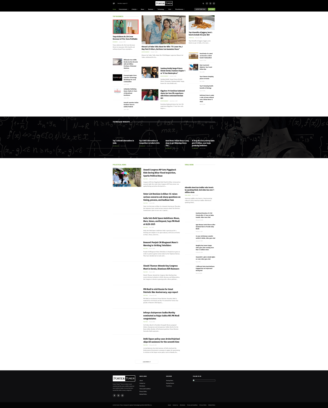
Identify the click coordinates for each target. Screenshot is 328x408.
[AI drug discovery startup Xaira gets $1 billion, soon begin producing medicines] (203, 131)
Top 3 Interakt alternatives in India (123, 142)
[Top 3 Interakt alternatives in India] (124, 131)
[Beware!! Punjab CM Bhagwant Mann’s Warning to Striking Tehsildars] (127, 249)
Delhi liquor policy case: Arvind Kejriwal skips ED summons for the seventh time (161, 340)
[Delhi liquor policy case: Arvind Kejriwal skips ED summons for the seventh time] (127, 346)
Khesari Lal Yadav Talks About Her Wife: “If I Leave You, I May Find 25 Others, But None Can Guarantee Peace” (162, 48)
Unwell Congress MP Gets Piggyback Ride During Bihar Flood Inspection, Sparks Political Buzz (159, 172)
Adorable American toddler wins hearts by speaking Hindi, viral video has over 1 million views (199, 189)
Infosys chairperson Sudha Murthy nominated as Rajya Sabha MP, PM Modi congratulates (161, 315)
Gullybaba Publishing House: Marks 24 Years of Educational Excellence (130, 92)
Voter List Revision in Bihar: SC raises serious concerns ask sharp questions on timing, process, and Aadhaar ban (161, 197)
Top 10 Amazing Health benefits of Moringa (206, 87)
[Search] (203, 3)
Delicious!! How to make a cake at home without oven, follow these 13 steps (207, 98)
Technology (161, 9)
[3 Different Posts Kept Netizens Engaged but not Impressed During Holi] (189, 268)
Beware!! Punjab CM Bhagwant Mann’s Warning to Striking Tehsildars (160, 244)
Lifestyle (134, 9)
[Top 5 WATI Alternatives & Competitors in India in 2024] (150, 131)
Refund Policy (143, 394)
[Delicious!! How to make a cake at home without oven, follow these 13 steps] (193, 97)
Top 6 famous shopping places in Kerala (206, 77)
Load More (146, 361)
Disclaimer (142, 386)
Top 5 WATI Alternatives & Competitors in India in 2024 (149, 142)
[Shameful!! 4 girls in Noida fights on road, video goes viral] (189, 259)
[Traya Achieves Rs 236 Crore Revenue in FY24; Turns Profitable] (126, 27)
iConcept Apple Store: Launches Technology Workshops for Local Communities (130, 79)
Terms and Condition (145, 388)
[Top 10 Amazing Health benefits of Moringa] (193, 88)
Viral (169, 9)
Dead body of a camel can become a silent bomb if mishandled (206, 56)
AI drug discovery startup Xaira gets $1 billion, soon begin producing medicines (203, 143)
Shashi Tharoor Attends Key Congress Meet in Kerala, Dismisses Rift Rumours (161, 267)
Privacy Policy (143, 391)
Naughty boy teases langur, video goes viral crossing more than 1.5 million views (205, 248)
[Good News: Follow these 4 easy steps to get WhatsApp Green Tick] (177, 131)
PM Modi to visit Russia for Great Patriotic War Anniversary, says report (160, 291)
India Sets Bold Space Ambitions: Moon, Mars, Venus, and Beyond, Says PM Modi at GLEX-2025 (161, 221)
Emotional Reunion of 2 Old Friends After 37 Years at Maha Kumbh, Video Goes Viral (205, 215)
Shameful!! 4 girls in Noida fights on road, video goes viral (205, 258)
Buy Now (211, 9)
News (142, 9)
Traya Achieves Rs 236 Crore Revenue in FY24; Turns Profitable (125, 38)
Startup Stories (170, 383)
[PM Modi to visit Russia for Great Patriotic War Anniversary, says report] (127, 296)
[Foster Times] (164, 3)
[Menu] (114, 3)
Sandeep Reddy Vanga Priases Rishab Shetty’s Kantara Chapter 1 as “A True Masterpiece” (172, 70)
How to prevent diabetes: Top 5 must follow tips (206, 67)
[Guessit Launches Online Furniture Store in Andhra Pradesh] (117, 104)
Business (150, 9)
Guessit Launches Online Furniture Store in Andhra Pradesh (131, 105)
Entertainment (123, 9)
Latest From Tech (200, 9)
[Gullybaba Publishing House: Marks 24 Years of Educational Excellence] (117, 91)
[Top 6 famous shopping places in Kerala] (193, 78)
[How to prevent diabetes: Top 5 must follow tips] (193, 67)
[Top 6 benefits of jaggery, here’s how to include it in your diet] (202, 22)
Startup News (169, 380)
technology (116, 146)
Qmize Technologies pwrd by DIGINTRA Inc (141, 405)
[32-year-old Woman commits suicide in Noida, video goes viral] (189, 238)
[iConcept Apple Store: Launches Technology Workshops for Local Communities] (117, 77)
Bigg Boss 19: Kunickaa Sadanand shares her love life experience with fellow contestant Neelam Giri (172, 94)
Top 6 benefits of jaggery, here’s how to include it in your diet (200, 33)
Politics (145, 178)
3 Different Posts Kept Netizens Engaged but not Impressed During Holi (205, 268)
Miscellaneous (179, 9)
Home (114, 9)
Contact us (142, 383)
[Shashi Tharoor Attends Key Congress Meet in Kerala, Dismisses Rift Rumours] (127, 273)
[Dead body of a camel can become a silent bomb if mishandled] (193, 55)
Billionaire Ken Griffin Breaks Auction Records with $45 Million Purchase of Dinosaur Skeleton (131, 64)
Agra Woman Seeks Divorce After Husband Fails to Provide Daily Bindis (205, 227)
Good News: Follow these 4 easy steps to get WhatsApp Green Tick (177, 143)
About (141, 380)
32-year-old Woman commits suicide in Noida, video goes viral (205, 237)
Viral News (188, 195)
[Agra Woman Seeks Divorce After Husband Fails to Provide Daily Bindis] (189, 227)
